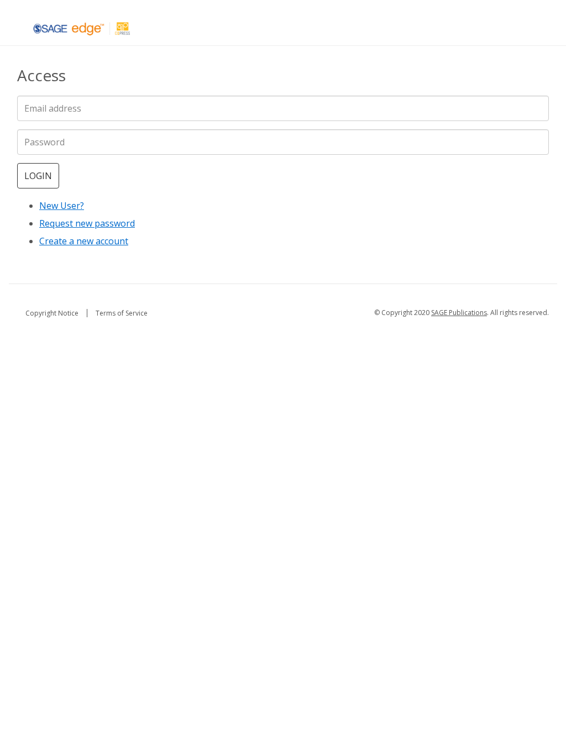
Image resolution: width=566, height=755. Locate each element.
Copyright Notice (51, 313)
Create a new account (83, 241)
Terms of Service (122, 313)
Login (38, 176)
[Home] (82, 28)
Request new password (87, 223)
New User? (61, 206)
